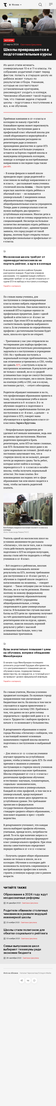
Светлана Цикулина (30, 45)
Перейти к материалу (12, 286)
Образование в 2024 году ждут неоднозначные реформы (25, 896)
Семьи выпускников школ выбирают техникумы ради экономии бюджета (22, 949)
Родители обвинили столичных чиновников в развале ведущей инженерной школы (25, 914)
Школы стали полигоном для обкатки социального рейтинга (25, 932)
